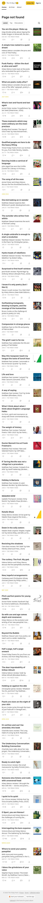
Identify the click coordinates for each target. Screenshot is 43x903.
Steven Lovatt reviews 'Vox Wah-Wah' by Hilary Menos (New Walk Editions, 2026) (16, 291)
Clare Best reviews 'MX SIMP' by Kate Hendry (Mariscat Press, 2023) (16, 547)
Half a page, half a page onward (12, 650)
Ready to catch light (11, 762)
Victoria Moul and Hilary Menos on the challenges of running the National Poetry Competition (15, 816)
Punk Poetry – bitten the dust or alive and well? (15, 64)
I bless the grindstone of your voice (15, 868)
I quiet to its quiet (10, 796)
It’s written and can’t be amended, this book (12, 726)
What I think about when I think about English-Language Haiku (16, 408)
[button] (4, 7)
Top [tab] (11, 23)
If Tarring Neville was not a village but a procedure (14, 463)
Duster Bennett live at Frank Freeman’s (15, 444)
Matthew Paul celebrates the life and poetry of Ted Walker (15, 344)
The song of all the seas (13, 179)
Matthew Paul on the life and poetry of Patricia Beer (15, 328)
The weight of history (12, 427)
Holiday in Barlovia (10, 480)
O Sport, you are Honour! (13, 812)
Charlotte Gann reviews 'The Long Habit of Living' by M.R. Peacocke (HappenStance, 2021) (14, 731)
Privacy (21, 893)
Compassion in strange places (16, 324)
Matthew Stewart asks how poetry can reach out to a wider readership (16, 637)
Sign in (38, 3)
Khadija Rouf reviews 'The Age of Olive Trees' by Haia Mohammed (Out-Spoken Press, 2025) (14, 130)
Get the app (30, 897)
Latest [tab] (5, 23)
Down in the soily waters (13, 528)
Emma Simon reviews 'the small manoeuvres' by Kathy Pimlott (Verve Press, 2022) (16, 766)
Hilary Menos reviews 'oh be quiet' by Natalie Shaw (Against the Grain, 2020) (16, 516)
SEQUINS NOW (8, 496)
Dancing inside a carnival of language (14, 162)
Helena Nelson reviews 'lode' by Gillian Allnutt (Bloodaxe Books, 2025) (14, 674)
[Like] (3, 210)
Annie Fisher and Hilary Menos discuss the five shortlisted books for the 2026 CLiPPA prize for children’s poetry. (16, 183)
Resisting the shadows (12, 544)
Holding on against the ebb (14, 686)
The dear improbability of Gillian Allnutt (13, 668)
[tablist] (13, 23)
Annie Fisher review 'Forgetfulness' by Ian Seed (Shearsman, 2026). (16, 109)
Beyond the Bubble (10, 633)
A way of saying (9, 390)
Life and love (8, 374)
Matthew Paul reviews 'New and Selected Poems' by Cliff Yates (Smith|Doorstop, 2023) (14, 450)
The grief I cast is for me (13, 340)
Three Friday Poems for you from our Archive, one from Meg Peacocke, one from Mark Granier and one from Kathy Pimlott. (16, 655)
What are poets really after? (15, 82)
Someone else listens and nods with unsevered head (16, 779)
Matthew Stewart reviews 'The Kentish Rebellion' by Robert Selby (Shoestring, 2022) (16, 257)
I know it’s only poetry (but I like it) (14, 285)
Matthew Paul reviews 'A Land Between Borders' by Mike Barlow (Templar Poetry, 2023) (15, 484)
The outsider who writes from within (15, 217)
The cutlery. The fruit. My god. (15, 559)
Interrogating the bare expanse (16, 828)
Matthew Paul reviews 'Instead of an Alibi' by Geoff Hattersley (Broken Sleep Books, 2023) (15, 468)
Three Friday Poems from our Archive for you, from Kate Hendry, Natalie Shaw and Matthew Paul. (16, 149)
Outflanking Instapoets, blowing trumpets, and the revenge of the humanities (14, 305)
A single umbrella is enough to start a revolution (16, 235)
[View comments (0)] (11, 210)
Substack (12, 900)
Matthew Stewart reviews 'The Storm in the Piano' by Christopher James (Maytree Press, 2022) (16, 241)
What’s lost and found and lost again (16, 104)
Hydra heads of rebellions (14, 253)
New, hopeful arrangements (14, 575)
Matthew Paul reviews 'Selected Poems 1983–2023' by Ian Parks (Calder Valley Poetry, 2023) (14, 431)
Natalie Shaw (8, 512)
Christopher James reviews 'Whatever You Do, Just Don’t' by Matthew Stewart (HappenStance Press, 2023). (16, 690)
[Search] (39, 23)
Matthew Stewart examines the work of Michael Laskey (16, 222)
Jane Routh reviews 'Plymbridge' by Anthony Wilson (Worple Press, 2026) (16, 272)
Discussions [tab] (19, 23)
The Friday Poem (13, 37)
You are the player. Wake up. (15, 29)
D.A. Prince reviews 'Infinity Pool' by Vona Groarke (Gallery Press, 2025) (15, 800)
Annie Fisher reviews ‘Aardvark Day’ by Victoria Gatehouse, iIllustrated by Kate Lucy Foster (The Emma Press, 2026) (16, 602)
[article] (21, 34)
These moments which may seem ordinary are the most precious (14, 123)
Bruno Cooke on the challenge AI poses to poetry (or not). (14, 312)
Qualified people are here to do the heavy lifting (16, 143)
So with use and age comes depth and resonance (14, 615)
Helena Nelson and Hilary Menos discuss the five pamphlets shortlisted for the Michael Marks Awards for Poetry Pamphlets (16, 563)
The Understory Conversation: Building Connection (16, 744)
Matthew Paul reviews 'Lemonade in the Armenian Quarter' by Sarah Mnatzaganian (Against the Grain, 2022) (15, 362)
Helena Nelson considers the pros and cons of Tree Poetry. (16, 51)
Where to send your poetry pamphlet (14, 850)
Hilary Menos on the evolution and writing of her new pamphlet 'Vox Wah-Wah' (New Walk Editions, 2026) (16, 621)
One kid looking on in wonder (15, 200)
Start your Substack (17, 897)
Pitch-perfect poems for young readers (16, 597)
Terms (27, 893)
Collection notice (35, 893)
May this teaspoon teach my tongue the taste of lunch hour (16, 357)
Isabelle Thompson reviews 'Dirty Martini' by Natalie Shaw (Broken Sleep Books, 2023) (14, 500)
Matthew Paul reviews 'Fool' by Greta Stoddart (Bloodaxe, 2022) (16, 394)
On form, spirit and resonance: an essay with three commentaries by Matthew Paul (15, 415)
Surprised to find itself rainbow (16, 269)
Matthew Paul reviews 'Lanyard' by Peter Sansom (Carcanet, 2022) (15, 378)
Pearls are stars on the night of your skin (16, 703)
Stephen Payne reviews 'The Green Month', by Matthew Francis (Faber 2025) (15, 874)
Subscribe (30, 3)
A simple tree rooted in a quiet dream (16, 46)
